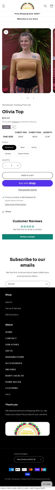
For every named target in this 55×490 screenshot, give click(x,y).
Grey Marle (25, 154)
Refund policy (11, 315)
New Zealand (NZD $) (26, 459)
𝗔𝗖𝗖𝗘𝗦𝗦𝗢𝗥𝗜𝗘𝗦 (13, 363)
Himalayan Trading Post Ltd (23, 479)
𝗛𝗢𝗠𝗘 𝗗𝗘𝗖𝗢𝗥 (13, 382)
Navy (36, 148)
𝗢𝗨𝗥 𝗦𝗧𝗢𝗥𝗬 (12, 345)
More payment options (27, 190)
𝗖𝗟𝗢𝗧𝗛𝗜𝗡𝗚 (11, 388)
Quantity (6, 160)
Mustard (9, 147)
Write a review (27, 237)
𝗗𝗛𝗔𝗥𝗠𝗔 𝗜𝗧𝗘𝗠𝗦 (14, 357)
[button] (3, 6)
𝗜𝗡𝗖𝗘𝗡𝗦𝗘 (10, 370)
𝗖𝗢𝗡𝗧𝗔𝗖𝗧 (11, 338)
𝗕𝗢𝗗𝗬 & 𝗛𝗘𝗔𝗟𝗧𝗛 (14, 376)
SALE (8, 394)
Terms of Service (13, 308)
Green (9, 154)
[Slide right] (33, 98)
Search (8, 302)
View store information (15, 204)
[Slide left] (21, 98)
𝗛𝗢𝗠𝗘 (9, 332)
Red (23, 148)
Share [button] (8, 212)
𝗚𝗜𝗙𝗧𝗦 (9, 351)
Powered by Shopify (42, 479)
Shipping (15, 122)
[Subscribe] (46, 284)
